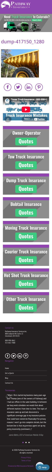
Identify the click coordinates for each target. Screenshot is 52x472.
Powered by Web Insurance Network (20, 466)
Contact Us (9, 383)
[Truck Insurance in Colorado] (26, 23)
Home (7, 368)
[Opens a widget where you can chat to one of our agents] (42, 467)
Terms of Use (26, 460)
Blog (6, 378)
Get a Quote (9, 373)
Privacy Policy (26, 457)
